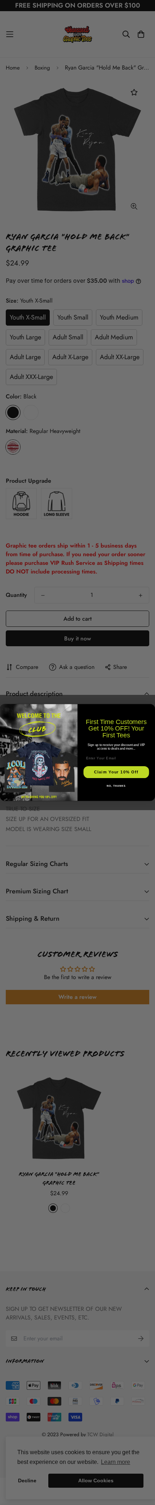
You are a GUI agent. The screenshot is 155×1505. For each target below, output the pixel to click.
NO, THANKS (116, 786)
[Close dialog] (150, 708)
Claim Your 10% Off (116, 772)
